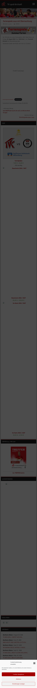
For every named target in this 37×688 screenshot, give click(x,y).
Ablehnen (18, 679)
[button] (34, 663)
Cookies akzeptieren (18, 674)
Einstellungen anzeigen (18, 684)
